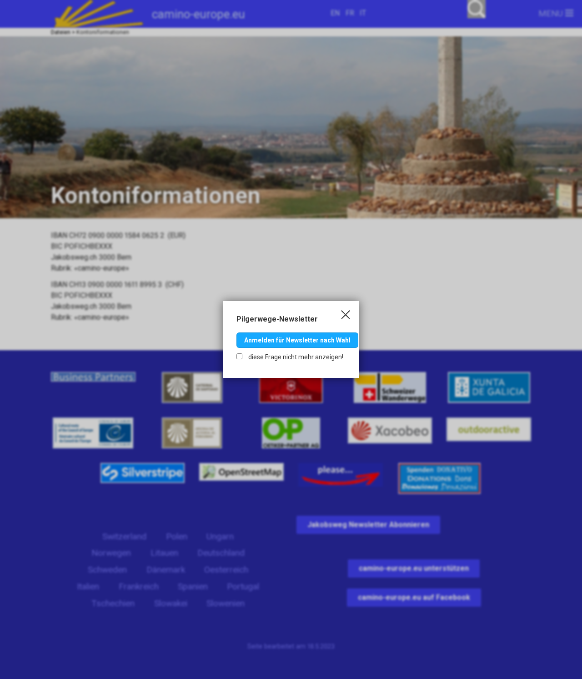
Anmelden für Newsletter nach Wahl (297, 340)
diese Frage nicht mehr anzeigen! (295, 357)
